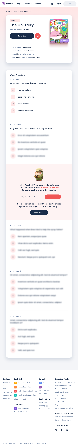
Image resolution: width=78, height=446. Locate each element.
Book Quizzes (11, 12)
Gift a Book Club (20, 399)
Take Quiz (22, 36)
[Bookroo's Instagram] (56, 430)
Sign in (59, 4)
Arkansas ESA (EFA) (62, 389)
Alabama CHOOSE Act (63, 386)
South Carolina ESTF (62, 392)
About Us (6, 383)
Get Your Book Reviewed (64, 417)
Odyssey (58, 405)
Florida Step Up (60, 398)
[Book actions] (38, 36)
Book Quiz (15, 20)
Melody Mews (24, 29)
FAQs (5, 389)
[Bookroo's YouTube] (66, 430)
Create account (39, 212)
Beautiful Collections (21, 412)
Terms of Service (26, 443)
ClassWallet (59, 402)
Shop (18, 4)
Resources (43, 394)
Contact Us (7, 395)
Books (27, 4)
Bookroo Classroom (50, 187)
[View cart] (52, 3)
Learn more (53, 197)
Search (68, 4)
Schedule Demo (44, 391)
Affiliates (6, 398)
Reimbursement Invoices (64, 408)
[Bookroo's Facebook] (61, 430)
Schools (38, 4)
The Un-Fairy (25, 12)
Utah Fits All (59, 395)
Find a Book (43, 403)
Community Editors (46, 409)
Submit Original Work (62, 420)
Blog (4, 386)
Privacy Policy (42, 443)
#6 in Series (64, 40)
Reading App (43, 406)
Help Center (7, 392)
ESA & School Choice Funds (65, 383)
